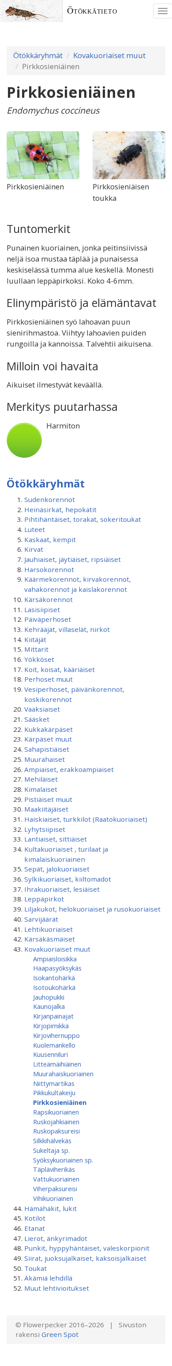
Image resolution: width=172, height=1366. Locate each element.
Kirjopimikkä (51, 1025)
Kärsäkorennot (48, 599)
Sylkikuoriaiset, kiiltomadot (67, 879)
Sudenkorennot (49, 499)
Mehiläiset (41, 779)
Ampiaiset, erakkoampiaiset (69, 769)
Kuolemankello (54, 1045)
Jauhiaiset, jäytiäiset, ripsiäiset (72, 559)
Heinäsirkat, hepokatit (60, 509)
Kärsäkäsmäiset (49, 938)
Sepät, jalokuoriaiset (57, 868)
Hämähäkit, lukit (50, 1208)
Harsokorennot (49, 569)
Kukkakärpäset (48, 729)
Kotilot (34, 1218)
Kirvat (33, 549)
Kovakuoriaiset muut (109, 55)
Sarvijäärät (41, 919)
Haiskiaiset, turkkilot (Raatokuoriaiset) (85, 819)
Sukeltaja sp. (51, 1150)
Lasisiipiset (42, 609)
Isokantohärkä (54, 977)
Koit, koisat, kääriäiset (59, 669)
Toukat (35, 1268)
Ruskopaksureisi (56, 1130)
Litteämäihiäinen (57, 1064)
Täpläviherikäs (54, 1169)
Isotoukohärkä (54, 987)
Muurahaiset (44, 759)
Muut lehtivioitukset (56, 1288)
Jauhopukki (48, 997)
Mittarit (36, 649)
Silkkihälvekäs (52, 1140)
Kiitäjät (35, 639)
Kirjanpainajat (53, 1016)
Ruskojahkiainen (56, 1121)
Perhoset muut (48, 679)
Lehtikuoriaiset (48, 929)
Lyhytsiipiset (44, 829)
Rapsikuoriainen (56, 1112)
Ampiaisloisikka (55, 958)
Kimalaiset (40, 789)
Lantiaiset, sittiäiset (55, 838)
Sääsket (36, 719)
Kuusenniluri (50, 1054)
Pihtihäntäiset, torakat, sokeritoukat (82, 519)
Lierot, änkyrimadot (55, 1238)
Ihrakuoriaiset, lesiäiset (62, 889)
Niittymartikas (54, 1083)
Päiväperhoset (47, 619)
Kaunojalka (49, 1006)
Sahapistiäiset (46, 749)
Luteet (34, 529)
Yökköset (39, 659)
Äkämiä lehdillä (48, 1278)
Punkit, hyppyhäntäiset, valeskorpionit (87, 1248)
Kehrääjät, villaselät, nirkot (67, 629)
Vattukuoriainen (56, 1178)
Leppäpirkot (44, 898)
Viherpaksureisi (55, 1188)
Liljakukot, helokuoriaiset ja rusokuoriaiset (92, 909)
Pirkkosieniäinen (59, 1102)
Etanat (34, 1228)
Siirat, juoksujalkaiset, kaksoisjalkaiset (85, 1258)
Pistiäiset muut (48, 799)
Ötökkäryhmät (38, 55)
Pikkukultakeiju (54, 1092)
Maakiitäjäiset (46, 809)
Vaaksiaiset (42, 709)
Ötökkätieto (92, 10)
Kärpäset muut (48, 739)
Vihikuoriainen (53, 1198)
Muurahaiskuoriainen (63, 1073)
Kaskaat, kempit (50, 539)
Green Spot (60, 1334)
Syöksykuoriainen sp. (63, 1160)
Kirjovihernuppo (56, 1035)
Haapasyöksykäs (57, 968)
